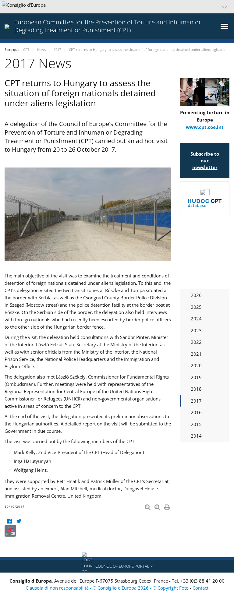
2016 (196, 412)
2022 (196, 342)
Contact (200, 588)
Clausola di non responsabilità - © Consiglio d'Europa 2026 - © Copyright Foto (108, 588)
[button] (117, 6)
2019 (196, 377)
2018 (196, 389)
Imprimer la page (167, 506)
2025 (196, 307)
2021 (196, 354)
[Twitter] (18, 521)
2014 (196, 436)
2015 (196, 424)
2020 (196, 365)
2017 (196, 401)
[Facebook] (9, 521)
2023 (196, 330)
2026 (196, 295)
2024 (196, 319)
